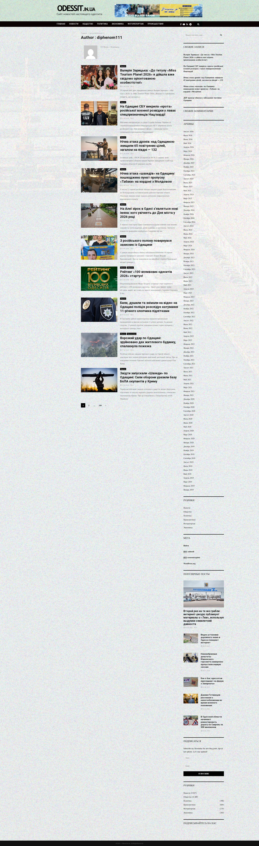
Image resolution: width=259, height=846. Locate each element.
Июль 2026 (187, 135)
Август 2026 (188, 131)
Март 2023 (187, 292)
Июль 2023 (187, 277)
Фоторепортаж (136, 24)
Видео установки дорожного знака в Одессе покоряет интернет (210, 639)
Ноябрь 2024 (188, 214)
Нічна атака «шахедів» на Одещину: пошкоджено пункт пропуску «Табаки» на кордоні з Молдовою (147, 177)
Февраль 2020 (189, 438)
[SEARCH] (221, 35)
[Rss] (187, 24)
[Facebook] (181, 24)
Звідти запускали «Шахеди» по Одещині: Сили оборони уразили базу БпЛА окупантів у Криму (148, 377)
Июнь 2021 (187, 375)
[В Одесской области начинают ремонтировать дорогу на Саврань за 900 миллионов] (190, 720)
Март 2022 (187, 340)
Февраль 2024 (189, 249)
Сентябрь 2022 (189, 316)
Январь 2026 (188, 159)
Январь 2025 (188, 206)
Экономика (118, 24)
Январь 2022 (188, 348)
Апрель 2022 (188, 336)
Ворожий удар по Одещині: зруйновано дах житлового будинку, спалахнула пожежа (148, 342)
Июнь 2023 (187, 281)
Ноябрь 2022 (188, 308)
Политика (102, 24)
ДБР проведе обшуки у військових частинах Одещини (202, 99)
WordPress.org (189, 563)
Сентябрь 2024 (189, 222)
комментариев (191, 557)
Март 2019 (187, 481)
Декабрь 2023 (188, 257)
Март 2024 (187, 245)
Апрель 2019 (188, 478)
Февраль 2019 (189, 486)
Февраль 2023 (189, 297)
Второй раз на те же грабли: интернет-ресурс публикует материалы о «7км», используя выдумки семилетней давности (203, 617)
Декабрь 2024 (188, 210)
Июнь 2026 (187, 139)
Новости (73, 24)
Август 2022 (188, 320)
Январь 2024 (188, 253)
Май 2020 (187, 426)
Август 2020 (188, 415)
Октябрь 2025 (188, 171)
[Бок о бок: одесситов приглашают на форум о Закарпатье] (190, 682)
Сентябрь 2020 (189, 411)
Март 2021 (187, 387)
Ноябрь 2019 (188, 450)
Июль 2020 (187, 418)
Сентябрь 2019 (189, 458)
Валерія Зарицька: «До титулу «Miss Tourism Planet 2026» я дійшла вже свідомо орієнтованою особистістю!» (202, 57)
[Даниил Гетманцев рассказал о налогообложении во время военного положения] (190, 698)
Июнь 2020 (187, 423)
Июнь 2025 (187, 186)
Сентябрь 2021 (189, 363)
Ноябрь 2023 (188, 261)
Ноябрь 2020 (188, 403)
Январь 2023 (188, 300)
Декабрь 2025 (188, 163)
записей (188, 551)
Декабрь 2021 (188, 352)
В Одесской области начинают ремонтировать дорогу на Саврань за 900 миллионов (212, 722)
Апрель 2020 (188, 430)
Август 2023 (188, 273)
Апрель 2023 (188, 289)
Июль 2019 (187, 466)
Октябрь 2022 (188, 312)
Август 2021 (188, 367)
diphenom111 (99, 33)
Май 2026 (187, 143)
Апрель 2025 (188, 194)
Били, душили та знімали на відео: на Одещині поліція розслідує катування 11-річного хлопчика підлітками (149, 307)
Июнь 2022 (187, 328)
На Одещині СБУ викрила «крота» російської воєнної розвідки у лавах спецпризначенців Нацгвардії (148, 110)
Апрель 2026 (188, 147)
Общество (87, 24)
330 (100, 405)
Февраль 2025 (189, 202)
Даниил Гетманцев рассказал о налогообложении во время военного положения (211, 700)
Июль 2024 (187, 229)
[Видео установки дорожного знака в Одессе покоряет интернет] (190, 638)
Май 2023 (187, 285)
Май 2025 (187, 190)
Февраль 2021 (189, 391)
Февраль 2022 (189, 344)
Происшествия (155, 24)
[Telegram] (191, 24)
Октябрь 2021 (188, 360)
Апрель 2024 (188, 241)
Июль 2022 (187, 324)
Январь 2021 (188, 395)
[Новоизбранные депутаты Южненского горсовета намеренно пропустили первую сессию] (190, 657)
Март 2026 (187, 151)
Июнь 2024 (187, 234)
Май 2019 (187, 474)
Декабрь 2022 (188, 304)
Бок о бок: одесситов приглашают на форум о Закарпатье (212, 681)
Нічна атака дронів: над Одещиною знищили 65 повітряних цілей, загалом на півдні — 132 (147, 146)
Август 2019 (188, 462)
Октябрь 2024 (188, 218)
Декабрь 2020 (188, 399)
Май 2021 (187, 379)
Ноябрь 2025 (188, 167)
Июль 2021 (187, 371)
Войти (186, 545)
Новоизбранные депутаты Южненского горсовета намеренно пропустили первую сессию (212, 660)
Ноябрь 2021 (188, 355)
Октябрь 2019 (188, 454)
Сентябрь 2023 (189, 269)
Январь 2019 (188, 489)
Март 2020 (187, 434)
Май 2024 (187, 237)
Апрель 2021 (188, 383)
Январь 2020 (188, 442)
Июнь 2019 (187, 470)
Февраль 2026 (189, 155)
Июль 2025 (187, 182)
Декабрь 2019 (188, 446)
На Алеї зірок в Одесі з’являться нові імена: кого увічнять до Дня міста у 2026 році (149, 213)
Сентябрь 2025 (189, 174)
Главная (61, 24)
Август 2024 (188, 226)
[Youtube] (184, 24)
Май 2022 (187, 332)
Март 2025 (187, 198)
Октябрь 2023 (188, 265)
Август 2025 (188, 178)
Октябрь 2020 (188, 407)
